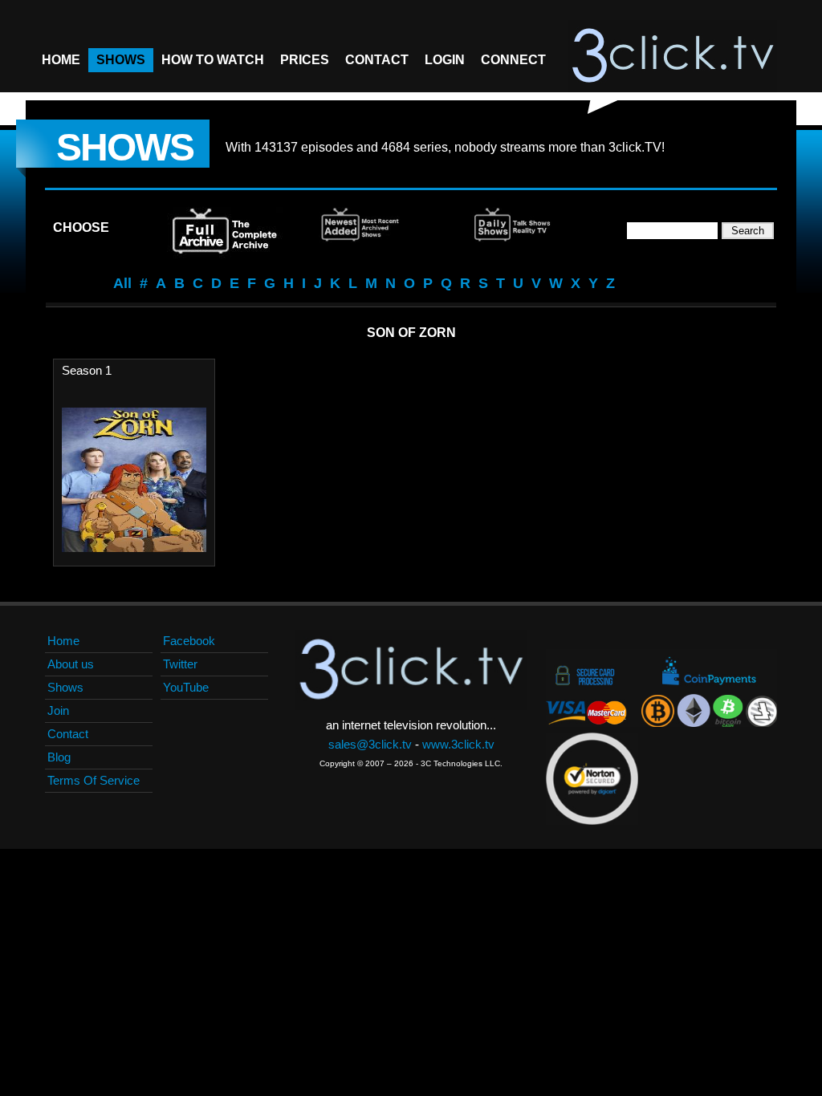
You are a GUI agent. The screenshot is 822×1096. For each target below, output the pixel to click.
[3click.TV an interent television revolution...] (672, 56)
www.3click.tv (458, 744)
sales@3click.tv (370, 744)
